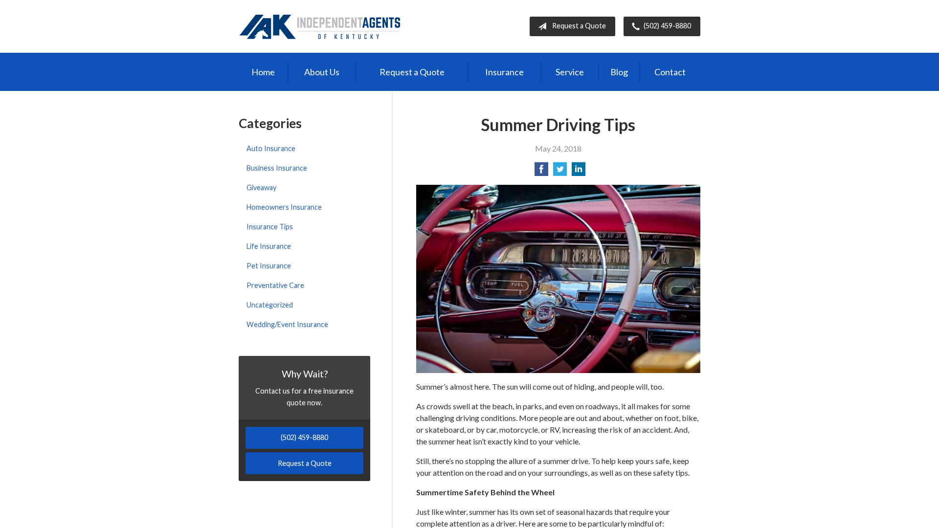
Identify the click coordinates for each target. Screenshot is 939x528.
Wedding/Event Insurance (287, 324)
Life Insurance (268, 246)
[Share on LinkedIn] (578, 171)
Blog (619, 71)
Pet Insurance (268, 266)
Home (263, 71)
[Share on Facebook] (541, 171)
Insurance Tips (269, 226)
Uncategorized (269, 305)
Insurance (504, 71)
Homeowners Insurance (284, 207)
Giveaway (261, 187)
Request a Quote (579, 26)
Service (570, 71)
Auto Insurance (270, 148)
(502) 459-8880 (667, 26)
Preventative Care (275, 285)
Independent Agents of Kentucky (320, 26)
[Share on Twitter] (560, 171)
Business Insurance (276, 168)
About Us (321, 71)
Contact (670, 71)
